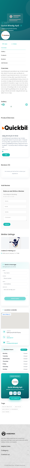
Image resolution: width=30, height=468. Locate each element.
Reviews (3, 59)
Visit (6, 155)
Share (15, 44)
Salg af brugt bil (7, 406)
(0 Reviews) (10, 30)
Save (5, 44)
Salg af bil (18, 406)
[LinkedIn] (19, 393)
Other (5, 22)
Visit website (15, 398)
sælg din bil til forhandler (10, 409)
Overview (3, 48)
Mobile (4, 276)
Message (5, 287)
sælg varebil (5, 411)
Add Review (4, 63)
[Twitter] (15, 393)
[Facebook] (11, 393)
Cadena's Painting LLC (8, 251)
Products (3, 55)
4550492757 (10, 338)
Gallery (3, 51)
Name (4, 270)
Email (4, 281)
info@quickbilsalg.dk (12, 343)
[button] (3, 104)
